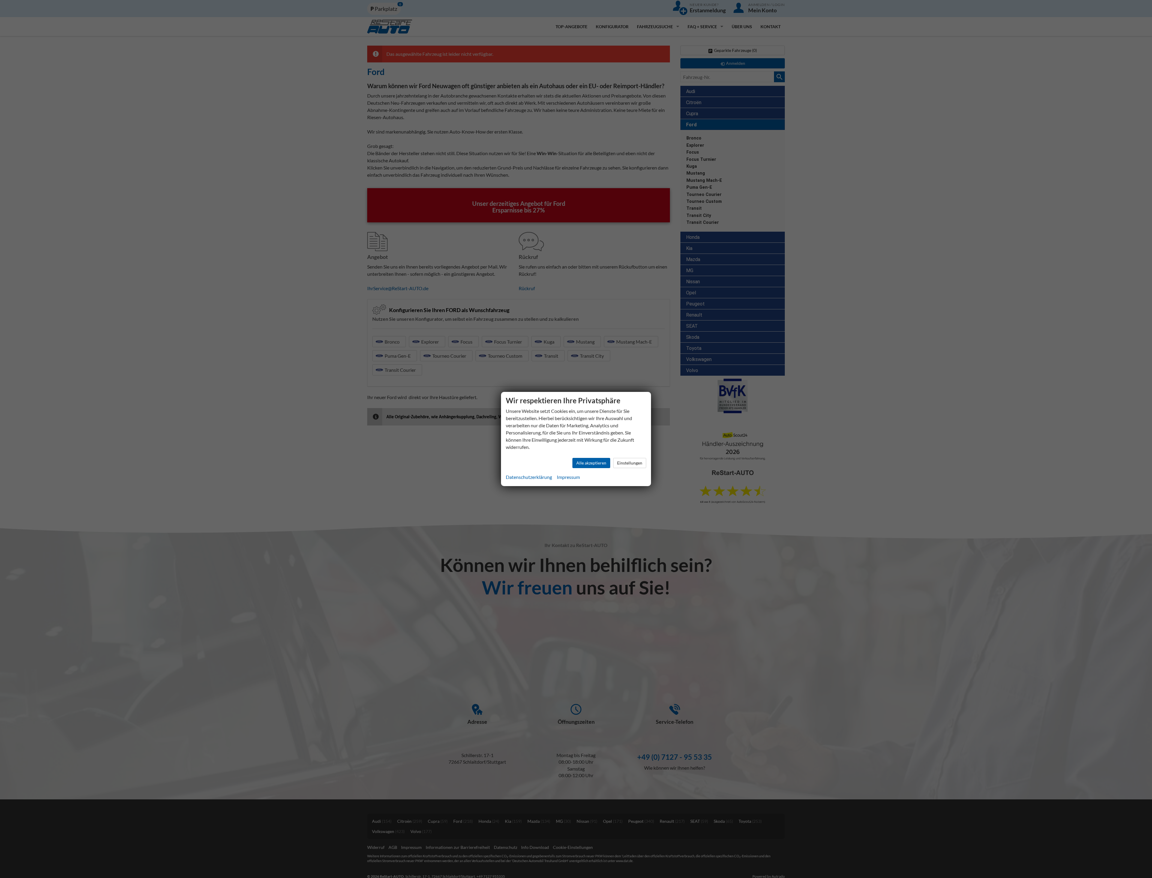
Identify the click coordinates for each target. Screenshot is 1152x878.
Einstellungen (629, 462)
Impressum (568, 477)
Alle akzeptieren (591, 462)
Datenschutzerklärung (529, 477)
